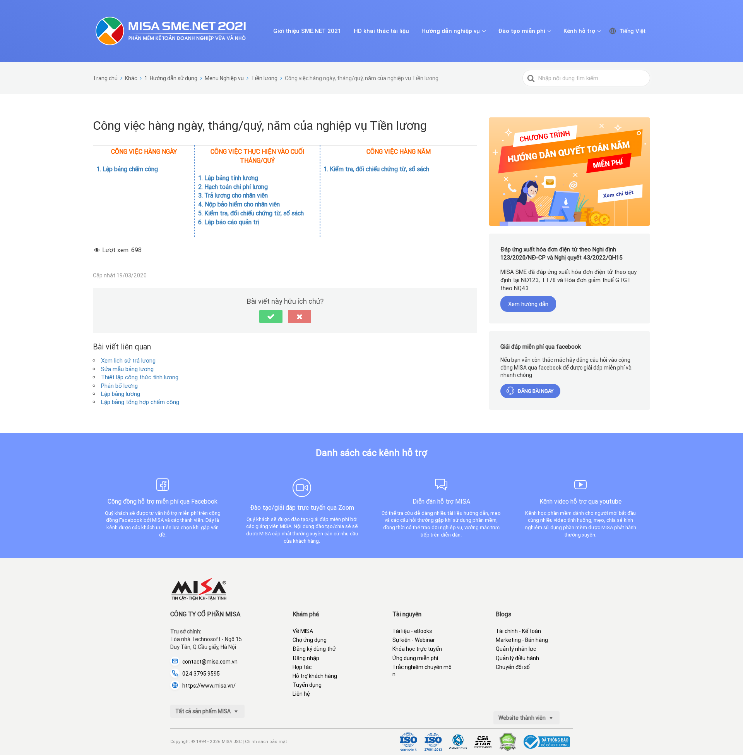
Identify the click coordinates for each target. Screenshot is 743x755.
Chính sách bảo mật (266, 741)
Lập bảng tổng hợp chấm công (140, 402)
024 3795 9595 (201, 673)
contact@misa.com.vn (210, 661)
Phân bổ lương (119, 385)
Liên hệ (301, 693)
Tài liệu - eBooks (412, 631)
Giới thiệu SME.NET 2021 (307, 31)
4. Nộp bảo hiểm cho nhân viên (239, 204)
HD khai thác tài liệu (381, 31)
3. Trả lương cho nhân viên (233, 195)
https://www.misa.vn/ (209, 685)
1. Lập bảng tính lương (228, 178)
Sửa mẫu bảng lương (127, 369)
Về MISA (303, 631)
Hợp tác (302, 667)
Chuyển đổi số (513, 667)
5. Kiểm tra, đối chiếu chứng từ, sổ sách (251, 213)
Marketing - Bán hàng (522, 639)
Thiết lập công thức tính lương (139, 377)
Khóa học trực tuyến (417, 648)
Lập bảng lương (120, 393)
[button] (270, 316)
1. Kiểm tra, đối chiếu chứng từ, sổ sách (377, 169)
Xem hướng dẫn (528, 304)
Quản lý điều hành (517, 658)
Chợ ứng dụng (310, 639)
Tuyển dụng (307, 684)
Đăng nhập (306, 658)
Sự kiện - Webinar (413, 639)
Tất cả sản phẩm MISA (203, 711)
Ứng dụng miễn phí (415, 658)
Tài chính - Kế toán (518, 631)
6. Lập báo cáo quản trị (228, 222)
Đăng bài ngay (535, 391)
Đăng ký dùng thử (314, 648)
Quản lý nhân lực (516, 648)
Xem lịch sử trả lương (128, 360)
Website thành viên (522, 717)
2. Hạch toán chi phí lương (233, 187)
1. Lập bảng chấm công (127, 169)
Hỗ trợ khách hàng (315, 675)
